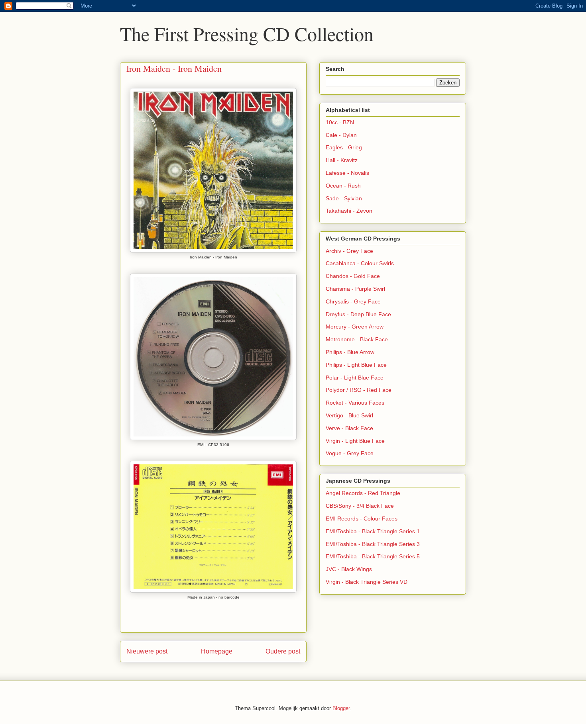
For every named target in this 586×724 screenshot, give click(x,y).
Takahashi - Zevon (349, 210)
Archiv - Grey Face (349, 251)
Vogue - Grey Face (350, 453)
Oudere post (282, 651)
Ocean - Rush (343, 185)
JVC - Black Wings (349, 569)
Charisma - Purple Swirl (355, 289)
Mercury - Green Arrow (354, 326)
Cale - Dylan (341, 135)
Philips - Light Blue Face (356, 365)
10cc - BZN (340, 122)
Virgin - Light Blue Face (355, 441)
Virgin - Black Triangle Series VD (366, 582)
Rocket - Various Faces (355, 402)
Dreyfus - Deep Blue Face (358, 314)
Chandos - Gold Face (353, 276)
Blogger (341, 708)
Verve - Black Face (349, 428)
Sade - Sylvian (344, 198)
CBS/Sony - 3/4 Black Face (360, 506)
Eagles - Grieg (344, 147)
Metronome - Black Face (357, 339)
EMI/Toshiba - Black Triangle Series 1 (373, 531)
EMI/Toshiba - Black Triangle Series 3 (373, 544)
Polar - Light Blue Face (354, 377)
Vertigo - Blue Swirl (349, 415)
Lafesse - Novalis (347, 173)
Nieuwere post (146, 651)
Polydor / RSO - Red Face (358, 390)
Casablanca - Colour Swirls (360, 263)
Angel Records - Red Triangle (363, 493)
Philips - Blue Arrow (350, 352)
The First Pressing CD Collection (247, 33)
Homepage (216, 651)
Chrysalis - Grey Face (353, 301)
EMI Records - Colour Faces (361, 518)
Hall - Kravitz (342, 160)
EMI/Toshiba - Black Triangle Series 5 (373, 556)
